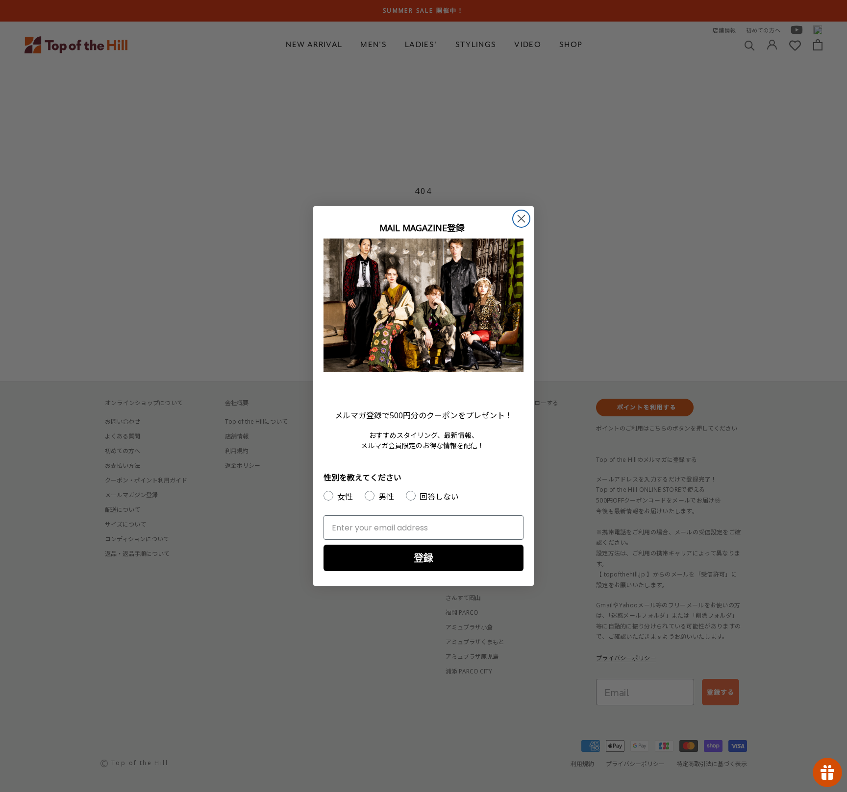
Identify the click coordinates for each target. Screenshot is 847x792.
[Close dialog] (521, 218)
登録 (423, 557)
